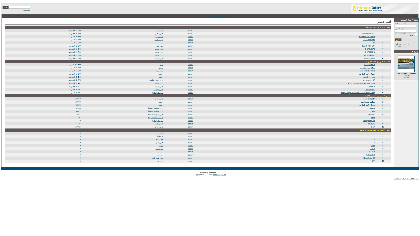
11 (374, 30)
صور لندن (159, 46)
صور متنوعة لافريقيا (155, 108)
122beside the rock (367, 33)
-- (374, 136)
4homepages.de (219, 175)
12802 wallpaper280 (367, 37)
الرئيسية (415, 16)
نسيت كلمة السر (401, 44)
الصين (160, 68)
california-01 (370, 89)
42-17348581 (369, 55)
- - (374, 133)
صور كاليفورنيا (158, 89)
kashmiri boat (369, 65)
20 (374, 43)
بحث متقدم (26, 10)
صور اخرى (159, 30)
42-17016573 (369, 49)
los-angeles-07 (369, 80)
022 (373, 161)
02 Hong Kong (369, 121)
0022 (373, 146)
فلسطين (160, 136)
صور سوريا (159, 37)
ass (373, 111)
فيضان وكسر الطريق (367, 74)
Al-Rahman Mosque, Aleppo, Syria (361, 83)
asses (372, 108)
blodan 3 (371, 86)
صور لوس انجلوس (156, 80)
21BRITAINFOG (368, 46)
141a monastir (369, 40)
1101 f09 (371, 124)
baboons (371, 114)
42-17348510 (369, 52)
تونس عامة (159, 40)
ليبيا (161, 43)
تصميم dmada (399, 178)
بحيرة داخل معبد (369, 77)
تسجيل (397, 46)
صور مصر (159, 33)
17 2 (373, 127)
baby (373, 117)
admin (190, 30)
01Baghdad (370, 155)
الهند (161, 65)
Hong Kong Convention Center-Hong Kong (358, 93)
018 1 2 (372, 152)
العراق (160, 155)
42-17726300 (369, 58)
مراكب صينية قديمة (367, 68)
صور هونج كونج (157, 93)
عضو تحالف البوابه (412, 178)
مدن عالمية (159, 139)
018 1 (372, 149)
